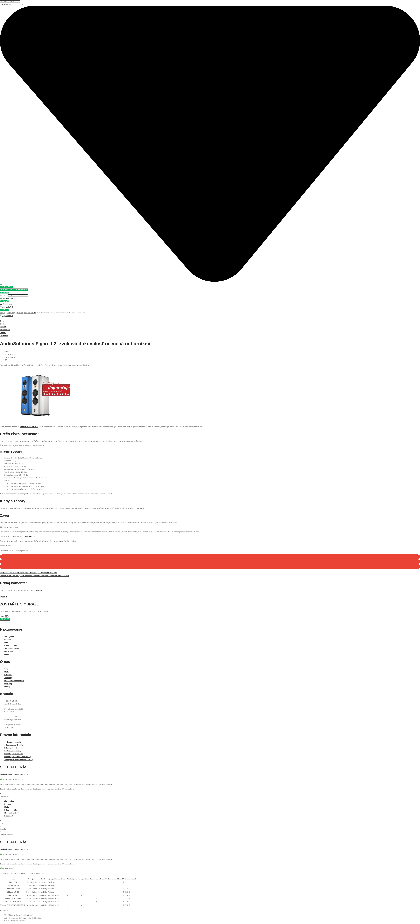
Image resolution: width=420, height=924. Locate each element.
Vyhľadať (3, 295)
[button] (210, 556)
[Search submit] (1, 284)
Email (2, 616)
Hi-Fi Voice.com (30, 536)
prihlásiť (39, 590)
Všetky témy (11, 313)
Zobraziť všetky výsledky (14, 290)
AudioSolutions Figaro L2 (29, 427)
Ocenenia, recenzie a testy (26, 313)
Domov (2, 313)
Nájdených (6, 287)
